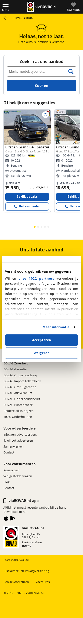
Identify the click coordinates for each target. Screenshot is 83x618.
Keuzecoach (11, 470)
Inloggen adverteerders (20, 434)
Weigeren (41, 353)
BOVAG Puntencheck (18, 405)
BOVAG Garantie (15, 369)
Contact (8, 452)
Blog (6, 482)
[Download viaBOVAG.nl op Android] (12, 519)
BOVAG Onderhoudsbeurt (21, 399)
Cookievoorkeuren (16, 582)
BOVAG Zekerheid (16, 363)
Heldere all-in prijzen (18, 411)
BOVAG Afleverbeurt (17, 393)
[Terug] (6, 17)
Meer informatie (56, 327)
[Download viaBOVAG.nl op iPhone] (6, 519)
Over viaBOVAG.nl (16, 560)
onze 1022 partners (36, 278)
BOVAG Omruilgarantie (19, 387)
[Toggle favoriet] (45, 115)
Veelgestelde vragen (17, 476)
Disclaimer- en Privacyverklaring (26, 571)
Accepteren (41, 340)
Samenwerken (13, 446)
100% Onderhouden (17, 417)
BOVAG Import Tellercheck (22, 381)
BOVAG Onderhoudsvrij (20, 375)
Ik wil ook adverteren (18, 440)
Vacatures (43, 582)
